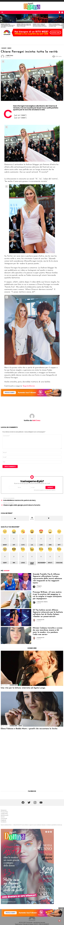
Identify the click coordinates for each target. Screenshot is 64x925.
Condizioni (3, 822)
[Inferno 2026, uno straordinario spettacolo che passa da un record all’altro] (8, 18)
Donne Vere (13, 685)
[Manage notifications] (59, 920)
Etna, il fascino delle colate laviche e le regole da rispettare (55, 25)
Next (63, 21)
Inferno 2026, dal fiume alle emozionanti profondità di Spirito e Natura (24, 25)
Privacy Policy (4, 812)
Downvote (48, 518)
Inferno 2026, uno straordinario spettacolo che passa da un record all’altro (8, 25)
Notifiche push (4, 815)
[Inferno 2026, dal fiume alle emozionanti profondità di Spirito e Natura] (24, 18)
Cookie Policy (4, 813)
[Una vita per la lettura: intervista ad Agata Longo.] (32, 668)
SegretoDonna (29, 386)
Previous (1, 21)
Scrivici (2, 817)
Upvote (15, 518)
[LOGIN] (62, 12)
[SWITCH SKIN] (59, 12)
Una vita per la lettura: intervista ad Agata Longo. (23, 688)
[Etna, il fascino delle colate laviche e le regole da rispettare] (56, 18)
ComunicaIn (4, 818)
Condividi (3, 61)
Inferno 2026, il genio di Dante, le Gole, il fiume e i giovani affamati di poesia (40, 25)
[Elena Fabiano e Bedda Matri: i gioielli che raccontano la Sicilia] (32, 709)
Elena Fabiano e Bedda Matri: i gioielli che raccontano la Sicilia (29, 729)
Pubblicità (3, 820)
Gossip (6, 571)
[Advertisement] (32, 40)
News (20, 726)
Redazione (3, 810)
